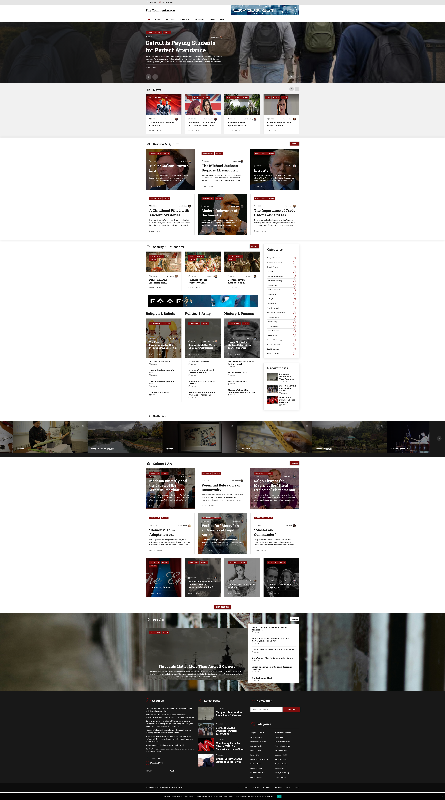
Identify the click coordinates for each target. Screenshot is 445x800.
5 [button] (298, 77)
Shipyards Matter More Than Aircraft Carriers (201, 346)
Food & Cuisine (281, 294)
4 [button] (295, 77)
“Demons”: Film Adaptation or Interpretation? (162, 534)
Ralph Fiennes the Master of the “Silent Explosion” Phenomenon (274, 485)
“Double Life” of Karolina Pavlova (241, 586)
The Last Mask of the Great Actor (279, 586)
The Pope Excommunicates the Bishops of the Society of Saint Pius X (163, 346)
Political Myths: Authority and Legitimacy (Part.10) (200, 282)
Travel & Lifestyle (281, 353)
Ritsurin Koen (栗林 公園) (237, 448)
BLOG (212, 19)
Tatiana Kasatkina (182, 525)
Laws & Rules (281, 303)
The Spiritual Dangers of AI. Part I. (162, 382)
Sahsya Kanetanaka (310, 448)
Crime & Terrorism (281, 267)
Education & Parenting (281, 281)
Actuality (158, 97)
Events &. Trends (256, 746)
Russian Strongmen (237, 381)
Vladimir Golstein (235, 206)
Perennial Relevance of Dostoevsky (221, 487)
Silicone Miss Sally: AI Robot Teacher (280, 124)
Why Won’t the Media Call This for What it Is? (201, 371)
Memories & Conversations (281, 312)
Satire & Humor (281, 335)
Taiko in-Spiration (10, 448)
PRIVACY (148, 771)
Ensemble (81, 448)
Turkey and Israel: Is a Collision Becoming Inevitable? (272, 668)
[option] (163, 115)
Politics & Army (194, 323)
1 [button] (288, 77)
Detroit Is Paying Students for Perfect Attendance (287, 389)
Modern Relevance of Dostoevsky (219, 212)
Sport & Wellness (281, 349)
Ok (279, 796)
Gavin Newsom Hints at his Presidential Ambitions (202, 393)
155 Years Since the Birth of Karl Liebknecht (241, 362)
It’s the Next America (199, 361)
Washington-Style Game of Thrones (202, 382)
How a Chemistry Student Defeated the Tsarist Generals (239, 345)
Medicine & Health (281, 308)
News (150, 97)
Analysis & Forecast (281, 258)
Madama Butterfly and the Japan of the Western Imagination (168, 485)
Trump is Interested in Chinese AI (161, 124)
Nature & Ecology (281, 317)
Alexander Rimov (287, 119)
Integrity (261, 170)
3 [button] (293, 77)
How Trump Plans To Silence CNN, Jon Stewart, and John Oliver (287, 402)
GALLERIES (200, 19)
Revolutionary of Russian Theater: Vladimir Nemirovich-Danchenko (202, 584)
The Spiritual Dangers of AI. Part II (162, 371)
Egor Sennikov (288, 581)
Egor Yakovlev (210, 578)
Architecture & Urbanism (281, 262)
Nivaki (378, 448)
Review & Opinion (156, 153)
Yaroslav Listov (183, 206)
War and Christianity (159, 361)
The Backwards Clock (262, 678)
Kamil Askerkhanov (208, 341)
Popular (166, 97)
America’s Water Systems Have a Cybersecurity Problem (241, 125)
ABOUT (223, 19)
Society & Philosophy (157, 256)
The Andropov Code (237, 372)
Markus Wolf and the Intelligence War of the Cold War (241, 392)
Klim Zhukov (289, 525)
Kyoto (154, 448)
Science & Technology (281, 340)
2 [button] (291, 77)
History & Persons (234, 323)
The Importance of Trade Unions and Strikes (274, 212)
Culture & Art (281, 271)
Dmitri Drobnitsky (225, 37)
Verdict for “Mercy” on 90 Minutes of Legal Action (220, 530)
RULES (172, 771)
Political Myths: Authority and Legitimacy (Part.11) (160, 282)
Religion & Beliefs (156, 323)
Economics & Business (281, 276)
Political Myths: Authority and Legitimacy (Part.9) (238, 282)
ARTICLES (170, 19)
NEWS (158, 19)
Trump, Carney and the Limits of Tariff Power (188, 46)
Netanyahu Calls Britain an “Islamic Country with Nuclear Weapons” (203, 125)
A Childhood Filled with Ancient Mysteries (169, 212)
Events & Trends (281, 285)
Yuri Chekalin (184, 161)
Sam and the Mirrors (159, 392)
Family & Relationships (281, 290)
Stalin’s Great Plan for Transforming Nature (272, 658)
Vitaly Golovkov (236, 161)
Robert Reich (289, 166)
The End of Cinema (159, 587)
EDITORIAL (185, 19)
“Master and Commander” (265, 532)
